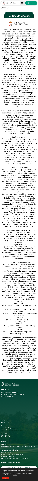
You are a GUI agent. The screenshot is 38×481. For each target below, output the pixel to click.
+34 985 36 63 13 (5, 422)
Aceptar (5, 478)
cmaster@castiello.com (8, 430)
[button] (22, 3)
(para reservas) (19, 430)
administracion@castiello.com (10, 428)
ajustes (15, 475)
